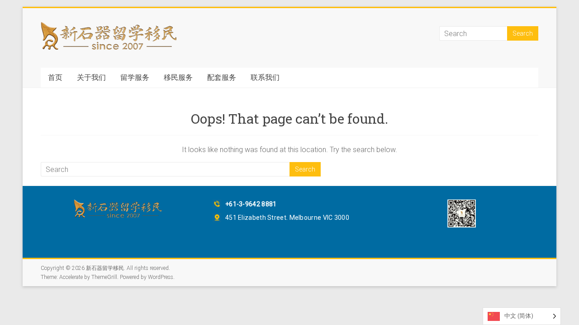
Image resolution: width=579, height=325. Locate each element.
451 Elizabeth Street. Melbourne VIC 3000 (287, 217)
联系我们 (265, 77)
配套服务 (221, 77)
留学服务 (134, 77)
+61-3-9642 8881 (251, 204)
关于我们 (91, 77)
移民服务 (178, 77)
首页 (55, 77)
